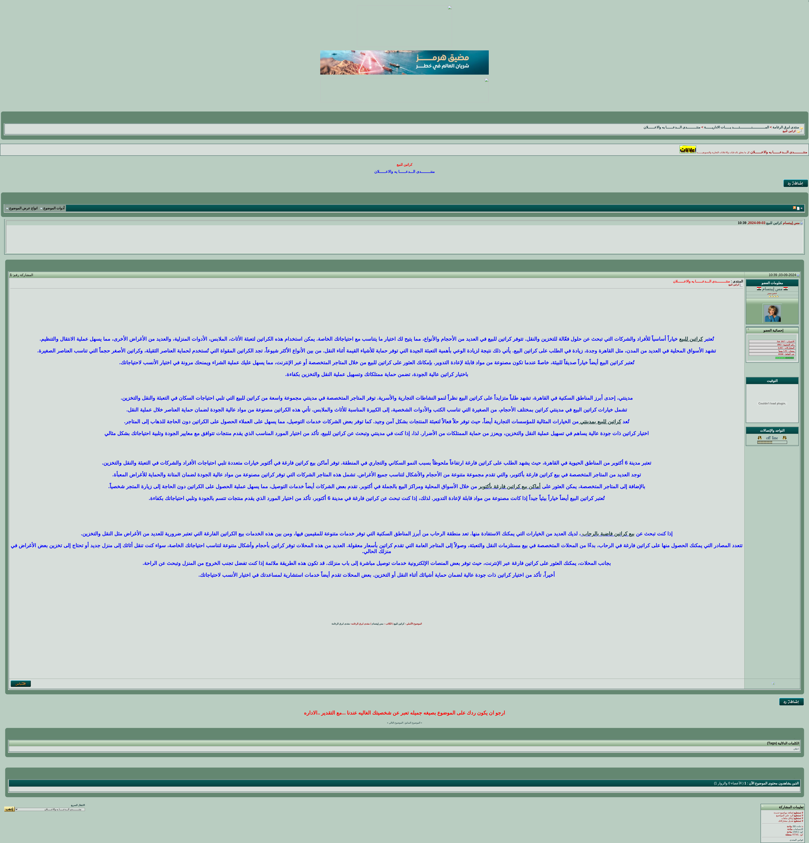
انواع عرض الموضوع (23, 208)
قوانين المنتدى (796, 840)
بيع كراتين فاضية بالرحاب (608, 533)
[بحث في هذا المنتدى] (802, 208)
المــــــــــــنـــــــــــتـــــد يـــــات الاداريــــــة (736, 127)
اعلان (796, 749)
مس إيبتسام (772, 289)
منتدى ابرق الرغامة (786, 127)
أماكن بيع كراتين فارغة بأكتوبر (510, 486)
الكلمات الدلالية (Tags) (783, 743)
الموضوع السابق (412, 723)
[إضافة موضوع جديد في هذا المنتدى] (798, 208)
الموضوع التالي (396, 723)
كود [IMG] (798, 832)
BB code (797, 826)
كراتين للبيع (774, 223)
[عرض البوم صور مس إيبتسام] (773, 684)
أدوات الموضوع (53, 208)
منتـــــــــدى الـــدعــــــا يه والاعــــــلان (672, 127)
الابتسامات (798, 829)
